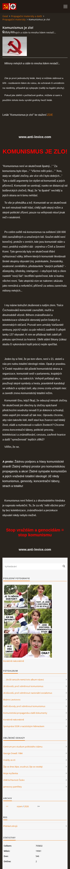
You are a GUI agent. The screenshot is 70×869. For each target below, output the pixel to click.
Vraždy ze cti (9, 759)
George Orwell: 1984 (12, 753)
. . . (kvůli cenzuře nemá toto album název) (23, 679)
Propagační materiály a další (26, 16)
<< (7, 806)
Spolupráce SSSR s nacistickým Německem (23, 726)
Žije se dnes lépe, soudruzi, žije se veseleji (22, 766)
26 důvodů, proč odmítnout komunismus (23, 686)
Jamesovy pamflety (12, 786)
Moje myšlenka (10, 773)
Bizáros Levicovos (11, 699)
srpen (19, 806)
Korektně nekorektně (13, 661)
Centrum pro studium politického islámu (22, 746)
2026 (26, 806)
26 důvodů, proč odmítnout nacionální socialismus (27, 692)
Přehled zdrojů (10, 826)
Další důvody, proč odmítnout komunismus (24, 706)
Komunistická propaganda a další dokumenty (25, 712)
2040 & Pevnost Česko (14, 780)
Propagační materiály (14, 19)
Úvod (5, 16)
